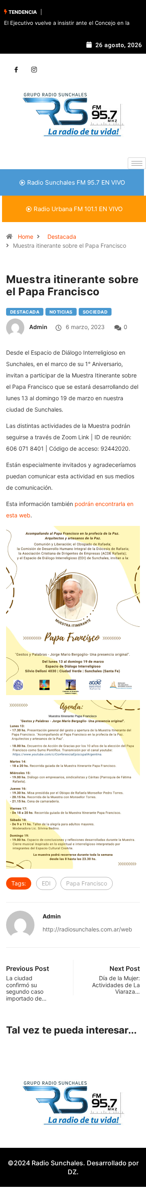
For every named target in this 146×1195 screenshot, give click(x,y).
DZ (72, 1172)
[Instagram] (34, 70)
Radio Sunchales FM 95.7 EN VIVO (76, 182)
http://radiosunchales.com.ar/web (87, 929)
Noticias (61, 312)
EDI (46, 883)
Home (25, 236)
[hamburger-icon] (137, 163)
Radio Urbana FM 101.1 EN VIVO (78, 209)
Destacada (61, 236)
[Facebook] (16, 70)
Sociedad (95, 312)
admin (38, 326)
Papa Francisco (86, 883)
